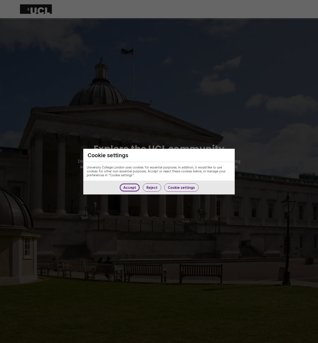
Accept (129, 187)
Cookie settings (181, 187)
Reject (151, 187)
